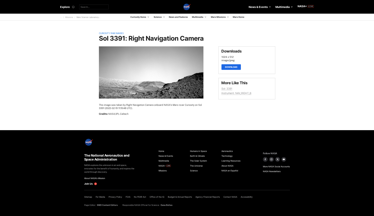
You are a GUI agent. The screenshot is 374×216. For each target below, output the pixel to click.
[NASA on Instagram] (271, 159)
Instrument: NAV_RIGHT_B (236, 93)
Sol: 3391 (226, 88)
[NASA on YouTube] (283, 159)
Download (231, 67)
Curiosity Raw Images (111, 33)
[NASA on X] (277, 159)
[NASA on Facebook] (265, 159)
